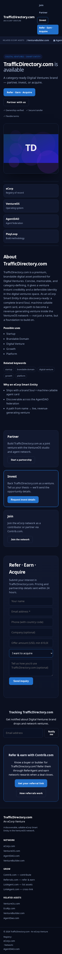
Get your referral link (31, 783)
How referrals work (31, 793)
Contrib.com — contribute (17, 874)
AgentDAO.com (11, 855)
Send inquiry (21, 681)
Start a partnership (21, 459)
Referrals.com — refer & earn (19, 879)
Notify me (51, 733)
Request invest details (23, 499)
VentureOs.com (11, 903)
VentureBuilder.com (13, 860)
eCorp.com (9, 846)
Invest (42, 20)
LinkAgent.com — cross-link (18, 889)
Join (41, 5)
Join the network (20, 539)
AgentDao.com (11, 918)
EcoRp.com (9, 908)
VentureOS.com (11, 850)
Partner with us (16, 102)
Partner (43, 12)
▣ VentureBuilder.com (36, 40)
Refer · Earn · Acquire (46, 29)
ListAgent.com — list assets (18, 884)
